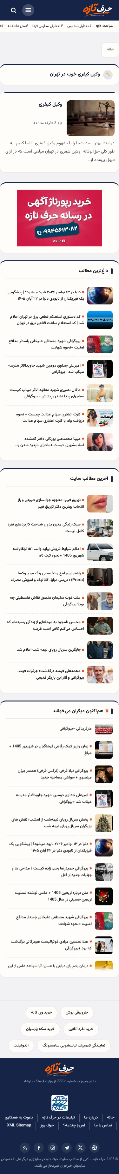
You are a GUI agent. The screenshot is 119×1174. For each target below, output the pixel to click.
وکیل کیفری (50, 104)
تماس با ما (103, 1125)
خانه (110, 49)
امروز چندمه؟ (74, 1125)
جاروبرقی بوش (77, 1012)
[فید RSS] (25, 1148)
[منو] (28, 10)
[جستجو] (13, 10)
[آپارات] (94, 1148)
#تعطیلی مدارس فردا (47, 26)
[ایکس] (81, 1148)
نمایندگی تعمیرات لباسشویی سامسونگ (74, 1045)
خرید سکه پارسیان (40, 1029)
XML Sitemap (19, 1125)
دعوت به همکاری (19, 1117)
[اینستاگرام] (53, 1148)
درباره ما (91, 1117)
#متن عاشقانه (18, 26)
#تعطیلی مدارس (79, 26)
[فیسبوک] (39, 1148)
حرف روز (47, 1125)
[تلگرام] (67, 1148)
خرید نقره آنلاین (81, 1029)
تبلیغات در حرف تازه (58, 1117)
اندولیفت (21, 1045)
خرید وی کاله (41, 1012)
